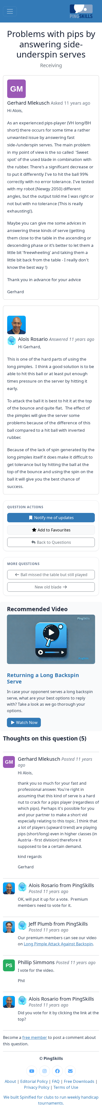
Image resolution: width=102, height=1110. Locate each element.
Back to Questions (53, 542)
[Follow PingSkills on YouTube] (31, 1071)
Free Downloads (79, 1081)
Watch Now (26, 722)
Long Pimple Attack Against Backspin (58, 944)
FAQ (56, 1081)
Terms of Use (65, 1087)
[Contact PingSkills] (70, 1071)
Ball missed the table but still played (53, 574)
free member (34, 1037)
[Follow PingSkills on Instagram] (44, 1071)
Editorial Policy (34, 1081)
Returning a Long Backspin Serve (43, 678)
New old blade (48, 587)
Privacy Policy (36, 1087)
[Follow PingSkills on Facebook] (57, 1071)
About (10, 1081)
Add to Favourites (54, 530)
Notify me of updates (53, 517)
